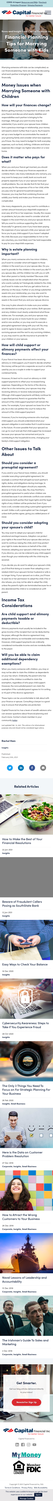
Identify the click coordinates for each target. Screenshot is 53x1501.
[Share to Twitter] (10, 768)
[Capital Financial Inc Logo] (24, 13)
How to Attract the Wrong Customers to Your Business (21, 1217)
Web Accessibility (40, 1487)
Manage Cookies (26, 1498)
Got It (38, 1494)
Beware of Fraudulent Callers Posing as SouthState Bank (22, 903)
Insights (5, 747)
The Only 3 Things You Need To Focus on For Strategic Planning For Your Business (26, 1090)
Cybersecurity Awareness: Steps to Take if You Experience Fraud (25, 1025)
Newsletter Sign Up (26, 1402)
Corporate (7, 1166)
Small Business (18, 1103)
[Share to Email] (43, 768)
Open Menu (48, 12)
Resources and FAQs (29, 2)
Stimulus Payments (35, 5)
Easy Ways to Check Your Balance (25, 964)
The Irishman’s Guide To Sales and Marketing (25, 1342)
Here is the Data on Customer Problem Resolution (22, 1154)
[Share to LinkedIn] (21, 768)
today (14, 720)
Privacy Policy (27, 1487)
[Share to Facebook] (32, 768)
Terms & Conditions (12, 1487)
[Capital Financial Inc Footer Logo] (26, 1431)
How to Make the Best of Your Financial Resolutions (22, 841)
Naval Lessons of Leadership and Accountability (24, 1279)
